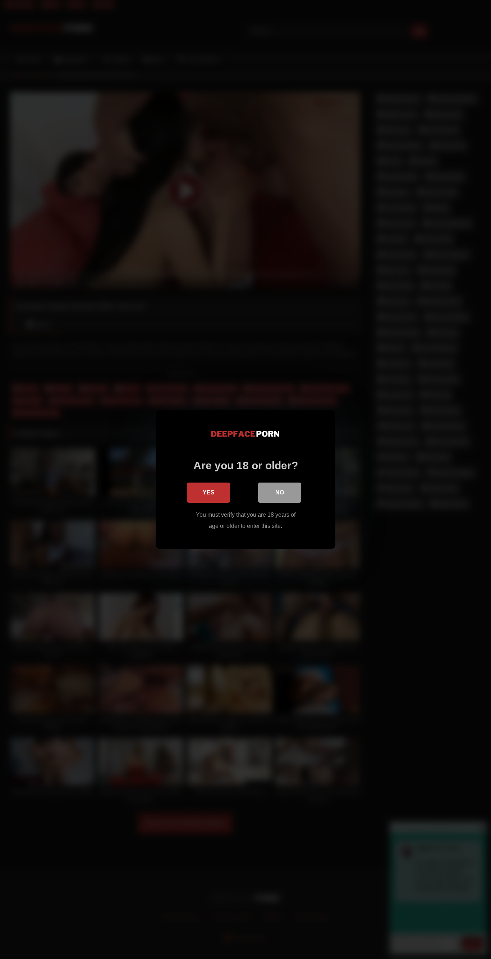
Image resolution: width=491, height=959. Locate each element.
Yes (209, 492)
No (279, 492)
